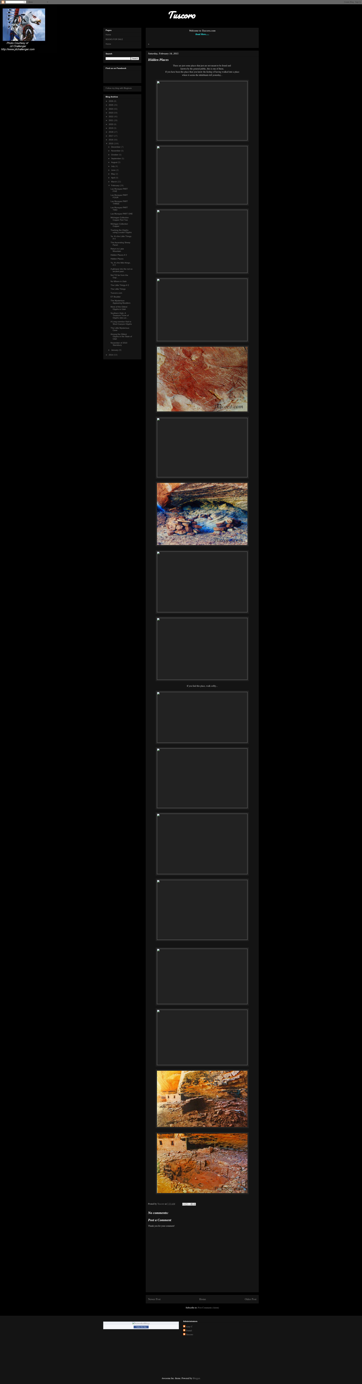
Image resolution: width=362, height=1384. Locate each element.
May (113, 174)
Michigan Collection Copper (119, 225)
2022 (111, 116)
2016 (111, 140)
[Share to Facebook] (191, 1204)
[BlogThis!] (186, 1204)
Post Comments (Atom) (208, 1307)
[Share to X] (189, 1204)
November (116, 151)
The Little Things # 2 (120, 285)
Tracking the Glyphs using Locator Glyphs (121, 231)
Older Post (250, 1299)
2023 (111, 113)
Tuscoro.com (116, 293)
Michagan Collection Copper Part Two (120, 218)
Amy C (189, 1326)
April (113, 178)
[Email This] (183, 1204)
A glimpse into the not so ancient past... (121, 270)
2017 (111, 136)
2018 (111, 132)
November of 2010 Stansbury (119, 344)
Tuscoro (189, 1334)
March (114, 182)
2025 (111, 105)
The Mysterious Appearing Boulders (120, 301)
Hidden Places (117, 259)
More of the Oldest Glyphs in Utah (119, 308)
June (113, 170)
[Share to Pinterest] (194, 1204)
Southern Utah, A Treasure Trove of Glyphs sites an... (120, 315)
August (114, 162)
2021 (111, 120)
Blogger (196, 1378)
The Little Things (118, 289)
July (113, 166)
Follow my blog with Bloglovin (119, 88)
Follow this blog (141, 1327)
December (116, 147)
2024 (111, 109)
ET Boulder (116, 297)
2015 (111, 143)
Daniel (189, 1330)
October (115, 155)
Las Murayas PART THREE (119, 202)
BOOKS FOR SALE (114, 39)
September (116, 158)
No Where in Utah (119, 281)
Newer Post (154, 1299)
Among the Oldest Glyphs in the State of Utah (121, 336)
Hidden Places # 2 (119, 255)
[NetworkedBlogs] (141, 1323)
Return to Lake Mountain (117, 250)
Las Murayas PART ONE (122, 214)
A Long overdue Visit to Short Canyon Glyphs (121, 322)
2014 (111, 355)
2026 (111, 101)
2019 (111, 128)
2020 (111, 124)
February (115, 185)
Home (202, 1299)
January (115, 350)
